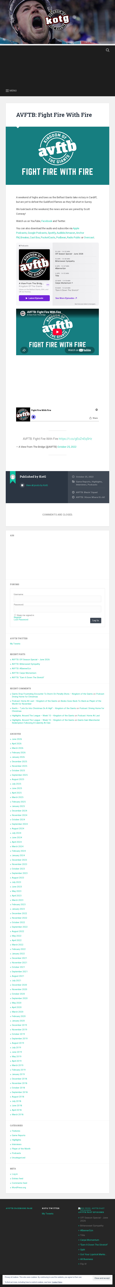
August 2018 (18, 1096)
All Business (86, 1259)
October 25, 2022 (67, 446)
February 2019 (19, 1070)
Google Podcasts (37, 232)
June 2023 (17, 886)
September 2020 (20, 998)
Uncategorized (18, 1157)
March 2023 (17, 900)
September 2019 (20, 1038)
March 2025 (17, 797)
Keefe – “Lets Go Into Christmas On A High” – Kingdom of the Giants (44, 708)
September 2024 (20, 824)
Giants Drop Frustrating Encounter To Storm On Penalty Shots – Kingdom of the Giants (52, 694)
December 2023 (19, 860)
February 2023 (19, 904)
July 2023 (16, 882)
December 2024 (19, 810)
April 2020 (17, 1007)
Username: (19, 594)
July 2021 (16, 980)
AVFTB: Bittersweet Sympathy (26, 664)
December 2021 (19, 958)
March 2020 (17, 1012)
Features (16, 1131)
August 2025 (18, 779)
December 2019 (19, 1025)
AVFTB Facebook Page (19, 1208)
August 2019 (18, 1043)
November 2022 (19, 918)
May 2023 (16, 891)
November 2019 (19, 1029)
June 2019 (17, 1052)
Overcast (89, 237)
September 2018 (20, 1092)
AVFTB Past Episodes (91, 1212)
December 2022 (19, 913)
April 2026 (17, 743)
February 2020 (19, 1016)
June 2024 (17, 837)
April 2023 (17, 895)
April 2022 (17, 940)
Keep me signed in (25, 615)
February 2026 (19, 752)
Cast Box (35, 237)
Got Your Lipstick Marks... (93, 1254)
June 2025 (17, 788)
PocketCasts (48, 237)
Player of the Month (21, 1148)
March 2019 (17, 1065)
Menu (13, 90)
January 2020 (18, 1021)
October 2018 (18, 1087)
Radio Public (74, 237)
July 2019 (16, 1047)
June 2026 (17, 739)
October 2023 (18, 868)
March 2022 (17, 944)
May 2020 (16, 1003)
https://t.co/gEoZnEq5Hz (75, 439)
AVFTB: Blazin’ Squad (86, 492)
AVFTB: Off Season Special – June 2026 (31, 659)
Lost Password (21, 620)
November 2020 (19, 989)
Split (82, 1249)
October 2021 (18, 967)
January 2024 (18, 855)
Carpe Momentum (89, 1240)
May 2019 (16, 1056)
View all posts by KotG (37, 485)
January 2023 (18, 909)
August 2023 (18, 877)
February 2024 (19, 851)
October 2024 (18, 819)
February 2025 (19, 802)
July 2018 (16, 1101)
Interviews (81, 484)
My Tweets (15, 643)
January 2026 (18, 757)
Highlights (97, 481)
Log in (15, 1174)
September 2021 (20, 971)
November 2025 (19, 766)
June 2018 (17, 1105)
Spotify (52, 232)
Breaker (24, 237)
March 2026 (17, 748)
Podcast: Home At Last (89, 715)
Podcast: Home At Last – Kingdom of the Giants (34, 701)
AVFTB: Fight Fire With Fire (54, 114)
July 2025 (16, 784)
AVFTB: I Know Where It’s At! (90, 497)
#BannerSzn (86, 1230)
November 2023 (19, 864)
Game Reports (83, 481)
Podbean (61, 237)
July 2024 (16, 833)
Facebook (46, 221)
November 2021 (19, 962)
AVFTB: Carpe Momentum (24, 673)
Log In (95, 620)
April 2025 (17, 793)
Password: (19, 605)
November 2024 (19, 815)
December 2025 (19, 761)
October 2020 (18, 994)
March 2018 (17, 1114)
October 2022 (18, 922)
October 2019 (18, 1034)
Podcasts (92, 484)
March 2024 (17, 846)
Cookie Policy (57, 1282)
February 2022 (19, 949)
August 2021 (18, 976)
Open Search (107, 50)
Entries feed (17, 1178)
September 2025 (20, 775)
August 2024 (18, 828)
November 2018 (19, 1083)
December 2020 (19, 985)
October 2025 (18, 770)
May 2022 (16, 936)
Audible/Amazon (66, 232)
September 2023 (20, 873)
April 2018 (17, 1110)
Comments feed (19, 1183)
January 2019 (18, 1074)
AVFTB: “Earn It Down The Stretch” (28, 677)
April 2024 (17, 842)
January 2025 (18, 806)
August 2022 (18, 931)
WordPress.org (19, 1187)
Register (17, 617)
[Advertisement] (57, 65)
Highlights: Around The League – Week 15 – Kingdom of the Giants (43, 715)
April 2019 (17, 1061)
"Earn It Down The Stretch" (94, 1244)
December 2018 (19, 1079)
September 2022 (20, 927)
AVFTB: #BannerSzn (21, 668)
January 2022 (18, 953)
